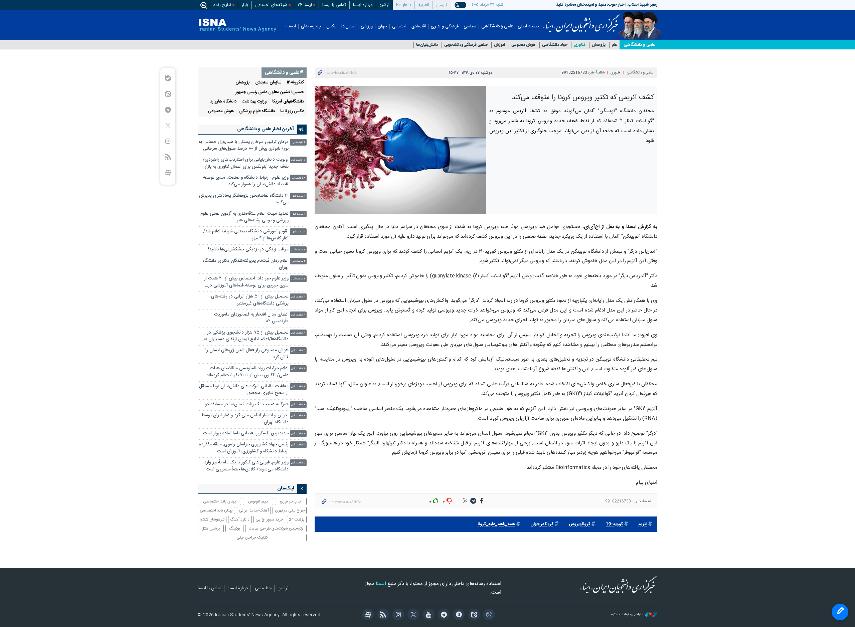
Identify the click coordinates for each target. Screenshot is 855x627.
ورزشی (367, 26)
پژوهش (599, 45)
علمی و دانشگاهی (497, 26)
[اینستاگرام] (397, 615)
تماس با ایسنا (334, 5)
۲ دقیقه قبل (299, 142)
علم (614, 45)
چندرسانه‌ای (311, 26)
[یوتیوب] (427, 615)
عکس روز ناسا (292, 111)
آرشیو (384, 5)
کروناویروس (579, 524)
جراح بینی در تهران (290, 510)
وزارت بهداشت (254, 101)
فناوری (579, 45)
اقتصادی (418, 26)
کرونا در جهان (541, 524)
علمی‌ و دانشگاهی (639, 44)
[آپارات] (367, 615)
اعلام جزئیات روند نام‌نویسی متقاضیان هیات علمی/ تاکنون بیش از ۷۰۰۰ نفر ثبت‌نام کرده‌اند (247, 372)
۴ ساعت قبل (298, 369)
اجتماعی (399, 26)
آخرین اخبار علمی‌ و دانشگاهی (265, 129)
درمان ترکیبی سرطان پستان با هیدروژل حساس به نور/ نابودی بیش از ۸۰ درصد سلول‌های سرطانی (244, 145)
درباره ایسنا (362, 5)
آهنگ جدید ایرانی (254, 510)
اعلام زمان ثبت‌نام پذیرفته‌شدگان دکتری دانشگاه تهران (246, 264)
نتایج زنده (222, 5)
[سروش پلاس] (458, 615)
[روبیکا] (488, 615)
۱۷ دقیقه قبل (298, 160)
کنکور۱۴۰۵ (295, 82)
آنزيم (642, 524)
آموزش (499, 45)
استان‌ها (348, 26)
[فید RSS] (382, 615)
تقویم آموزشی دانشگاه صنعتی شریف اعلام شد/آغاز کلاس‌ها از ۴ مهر (246, 235)
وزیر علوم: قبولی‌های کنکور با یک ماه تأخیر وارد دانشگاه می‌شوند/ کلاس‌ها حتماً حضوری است (246, 466)
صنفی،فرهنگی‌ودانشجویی (466, 45)
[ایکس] (412, 615)
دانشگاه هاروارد (223, 101)
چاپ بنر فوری (290, 501)
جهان (382, 26)
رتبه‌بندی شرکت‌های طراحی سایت (276, 528)
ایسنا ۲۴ (305, 5)
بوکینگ (234, 528)
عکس (331, 26)
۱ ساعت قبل (298, 196)
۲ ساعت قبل (298, 250)
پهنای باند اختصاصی (219, 501)
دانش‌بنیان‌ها (427, 45)
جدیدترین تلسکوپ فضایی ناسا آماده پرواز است (246, 433)
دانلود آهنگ (239, 519)
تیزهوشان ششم (212, 519)
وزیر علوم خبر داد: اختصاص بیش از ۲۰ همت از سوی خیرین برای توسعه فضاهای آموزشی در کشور (246, 282)
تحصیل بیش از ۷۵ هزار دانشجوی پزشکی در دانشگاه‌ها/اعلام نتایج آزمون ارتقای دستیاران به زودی (246, 336)
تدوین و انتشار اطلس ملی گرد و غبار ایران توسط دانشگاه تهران (245, 419)
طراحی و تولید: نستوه (627, 615)
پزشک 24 (297, 519)
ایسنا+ (290, 26)
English (403, 5)
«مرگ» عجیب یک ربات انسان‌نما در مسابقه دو (247, 404)
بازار (244, 5)
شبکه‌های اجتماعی (271, 5)
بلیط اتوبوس (258, 501)
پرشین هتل (210, 528)
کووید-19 (614, 524)
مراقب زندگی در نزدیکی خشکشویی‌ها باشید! (248, 249)
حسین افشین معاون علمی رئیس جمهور (269, 92)
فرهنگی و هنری (445, 26)
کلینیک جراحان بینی (252, 537)
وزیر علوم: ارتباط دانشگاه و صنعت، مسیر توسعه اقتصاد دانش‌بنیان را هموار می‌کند (246, 181)
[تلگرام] (443, 615)
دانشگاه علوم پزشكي (257, 111)
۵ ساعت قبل (298, 445)
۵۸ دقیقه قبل (298, 178)
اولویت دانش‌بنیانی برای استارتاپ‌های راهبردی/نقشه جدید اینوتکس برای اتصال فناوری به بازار (246, 163)
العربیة (423, 5)
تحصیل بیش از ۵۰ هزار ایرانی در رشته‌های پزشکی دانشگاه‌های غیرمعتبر (250, 300)
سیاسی (470, 26)
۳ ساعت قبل (298, 297)
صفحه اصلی (528, 26)
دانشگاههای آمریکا (288, 101)
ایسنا (581, 21)
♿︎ (840, 612)
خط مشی (263, 588)
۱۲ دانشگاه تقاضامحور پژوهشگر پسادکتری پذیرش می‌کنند (244, 199)
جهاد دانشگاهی (554, 45)
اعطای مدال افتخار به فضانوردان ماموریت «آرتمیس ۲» (251, 318)
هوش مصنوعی (523, 45)
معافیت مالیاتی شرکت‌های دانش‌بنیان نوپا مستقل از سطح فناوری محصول (244, 390)
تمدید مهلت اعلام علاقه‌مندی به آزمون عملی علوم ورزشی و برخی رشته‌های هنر (244, 217)
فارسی (441, 5)
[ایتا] (473, 615)
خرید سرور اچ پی (269, 519)
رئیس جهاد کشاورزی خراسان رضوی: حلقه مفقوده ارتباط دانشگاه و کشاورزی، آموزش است (244, 448)
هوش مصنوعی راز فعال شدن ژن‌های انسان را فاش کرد (247, 354)
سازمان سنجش (268, 82)
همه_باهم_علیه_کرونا (496, 524)
